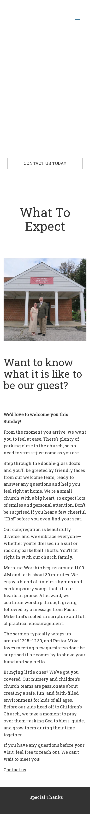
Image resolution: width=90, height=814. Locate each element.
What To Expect (45, 219)
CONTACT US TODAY (45, 163)
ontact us (16, 770)
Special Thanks (46, 797)
